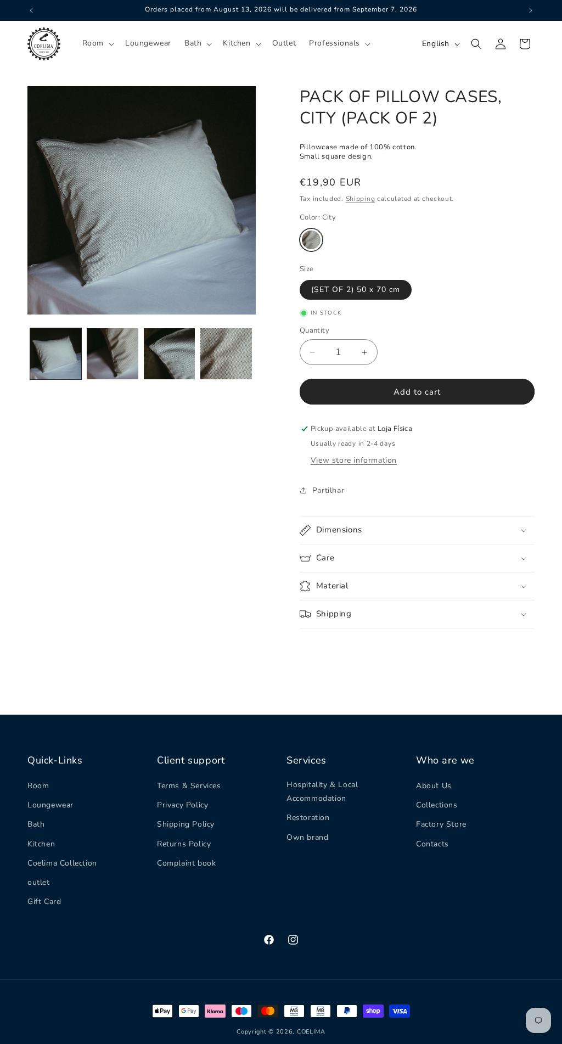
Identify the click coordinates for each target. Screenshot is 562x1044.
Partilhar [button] (328, 490)
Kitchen (41, 844)
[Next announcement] (531, 10)
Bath (35, 824)
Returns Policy (184, 844)
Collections (437, 805)
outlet (38, 882)
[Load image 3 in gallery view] (169, 353)
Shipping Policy (186, 824)
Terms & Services (189, 786)
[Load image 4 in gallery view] (225, 353)
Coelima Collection (62, 863)
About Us (434, 786)
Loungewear (50, 805)
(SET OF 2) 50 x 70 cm (355, 289)
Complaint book (186, 863)
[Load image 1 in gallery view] (55, 353)
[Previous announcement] (31, 10)
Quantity (314, 330)
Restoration (308, 817)
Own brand (307, 837)
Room (38, 786)
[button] (97, 43)
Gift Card (44, 901)
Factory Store (441, 824)
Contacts (432, 844)
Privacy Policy (182, 805)
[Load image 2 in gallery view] (112, 353)
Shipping (360, 198)
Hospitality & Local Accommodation (322, 791)
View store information (354, 460)
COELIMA (311, 1032)
